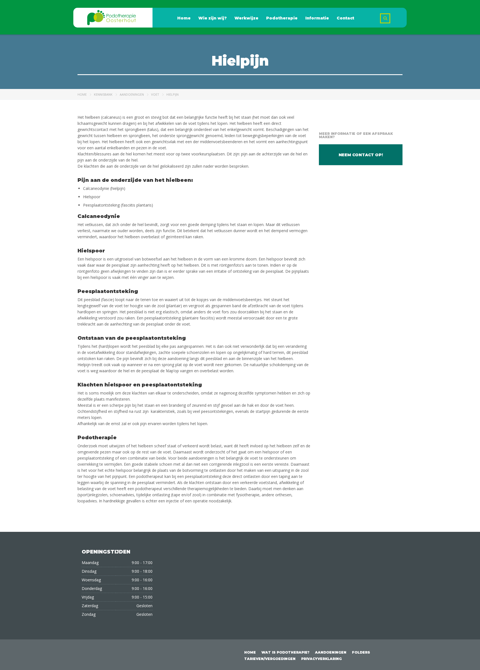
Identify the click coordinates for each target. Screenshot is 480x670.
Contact (345, 18)
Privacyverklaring (321, 659)
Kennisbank (103, 94)
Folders (361, 652)
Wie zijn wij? (212, 18)
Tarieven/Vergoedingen (270, 659)
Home (184, 18)
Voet (155, 94)
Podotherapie (282, 18)
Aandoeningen (132, 94)
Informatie (317, 18)
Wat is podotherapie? (285, 652)
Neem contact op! (361, 154)
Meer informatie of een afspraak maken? (356, 135)
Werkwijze (246, 18)
